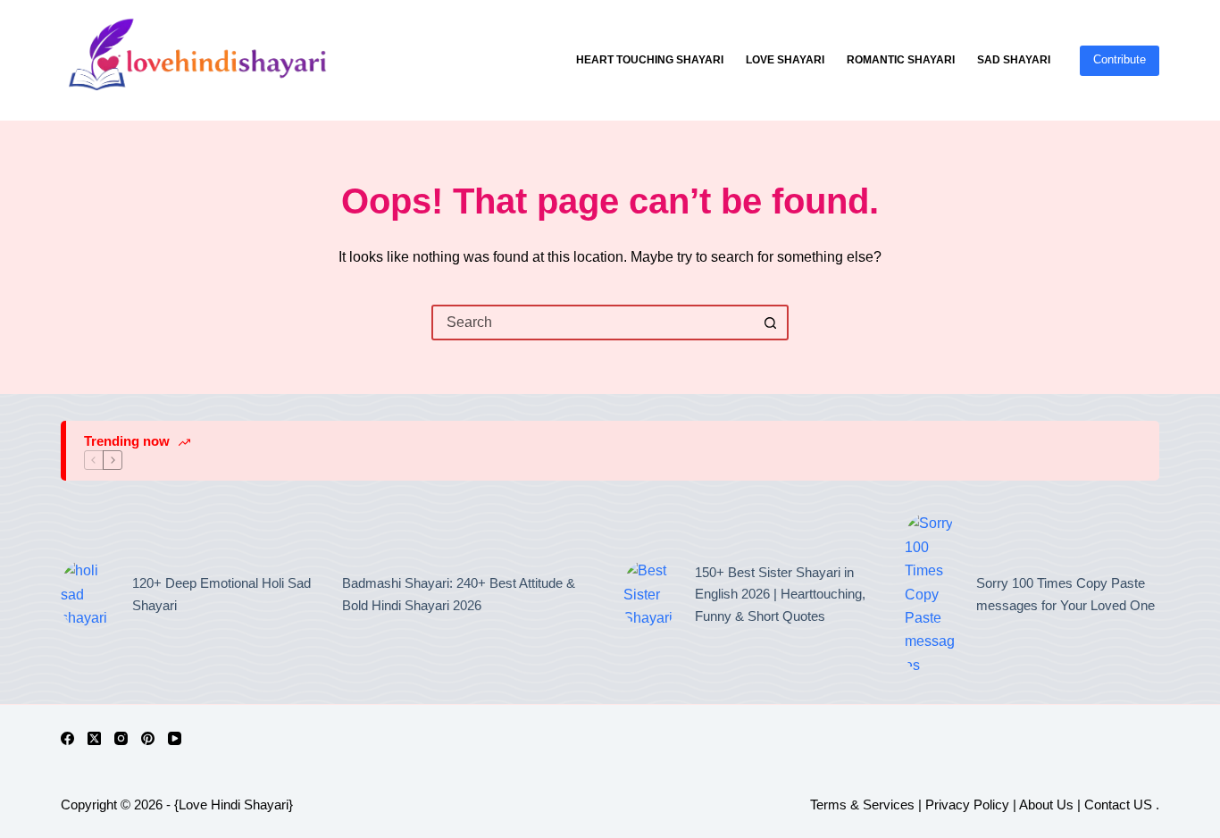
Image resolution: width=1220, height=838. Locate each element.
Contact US (1120, 805)
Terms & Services (862, 805)
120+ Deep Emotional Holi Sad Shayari (221, 594)
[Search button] (771, 322)
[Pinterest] (148, 738)
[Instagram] (121, 738)
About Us (1046, 805)
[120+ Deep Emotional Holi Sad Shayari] (87, 594)
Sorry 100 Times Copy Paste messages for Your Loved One (1065, 594)
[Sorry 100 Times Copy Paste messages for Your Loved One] (931, 594)
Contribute (1119, 59)
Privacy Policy (967, 805)
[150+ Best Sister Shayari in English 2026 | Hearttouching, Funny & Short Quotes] (650, 594)
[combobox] (594, 322)
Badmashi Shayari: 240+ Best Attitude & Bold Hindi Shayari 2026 (458, 594)
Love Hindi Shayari (233, 804)
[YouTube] (174, 738)
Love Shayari (785, 60)
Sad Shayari (1013, 60)
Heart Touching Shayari (649, 60)
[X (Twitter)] (94, 738)
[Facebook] (67, 738)
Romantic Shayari (901, 60)
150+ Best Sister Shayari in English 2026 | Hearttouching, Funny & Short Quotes (780, 594)
